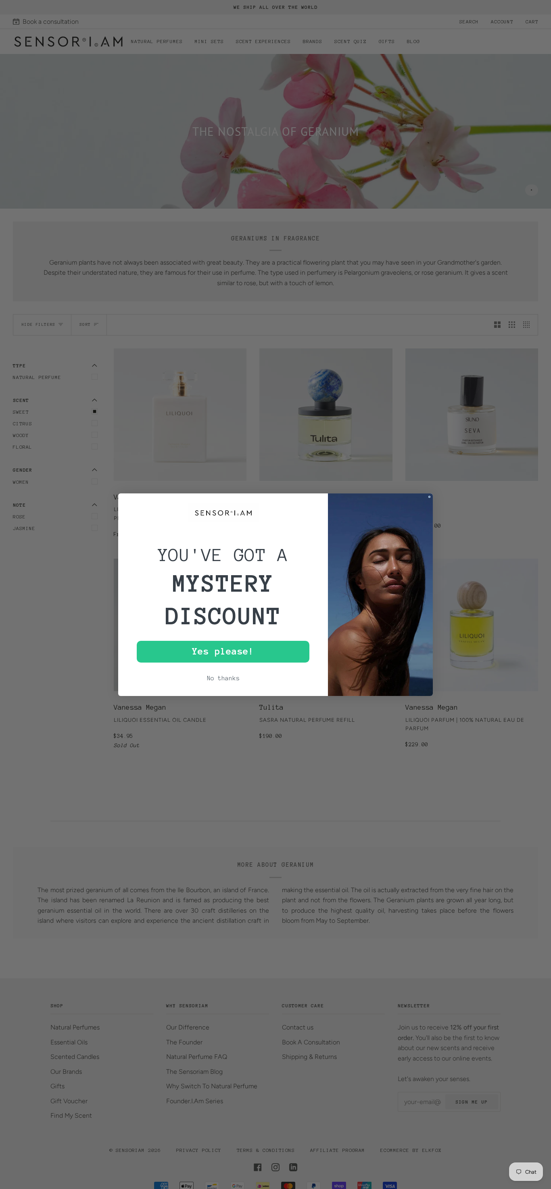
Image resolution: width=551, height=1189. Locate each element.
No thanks (223, 678)
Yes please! (223, 651)
